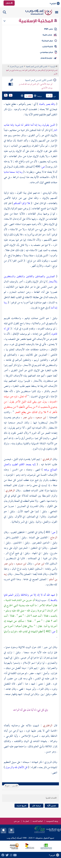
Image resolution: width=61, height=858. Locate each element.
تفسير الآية (51, 805)
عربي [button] (53, 3)
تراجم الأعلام (46, 58)
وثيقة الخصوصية (52, 821)
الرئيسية (53, 67)
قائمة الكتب (47, 47)
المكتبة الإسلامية (36, 21)
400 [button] (30, 96)
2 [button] (50, 95)
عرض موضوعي (46, 52)
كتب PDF (48, 29)
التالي (7, 786)
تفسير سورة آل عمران (16, 67)
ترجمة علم (36, 805)
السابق (14, 786)
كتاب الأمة (47, 35)
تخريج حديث (21, 805)
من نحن (16, 821)
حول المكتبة (47, 41)
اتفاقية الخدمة (38, 821)
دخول (8, 3)
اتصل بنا (26, 821)
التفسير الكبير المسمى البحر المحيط (36, 67)
